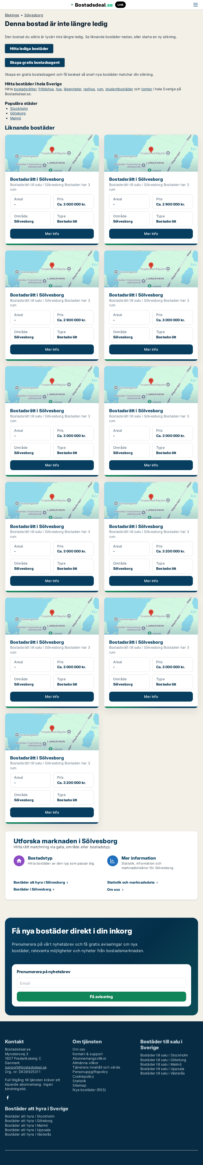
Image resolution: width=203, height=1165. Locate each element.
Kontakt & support (87, 1054)
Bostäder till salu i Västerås (162, 1073)
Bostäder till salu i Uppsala (162, 1069)
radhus (89, 89)
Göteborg (18, 113)
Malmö (15, 118)
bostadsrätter (25, 89)
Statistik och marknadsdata (130, 882)
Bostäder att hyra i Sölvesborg (39, 882)
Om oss (113, 889)
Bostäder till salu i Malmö (160, 1064)
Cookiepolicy (83, 1076)
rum (100, 89)
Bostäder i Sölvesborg (32, 889)
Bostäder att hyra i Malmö (26, 1125)
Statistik (79, 1081)
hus (59, 89)
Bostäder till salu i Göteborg (163, 1060)
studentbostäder (119, 89)
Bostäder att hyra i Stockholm (29, 1116)
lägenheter (72, 89)
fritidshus (46, 89)
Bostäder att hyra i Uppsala (28, 1130)
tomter (146, 89)
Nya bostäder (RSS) (89, 1090)
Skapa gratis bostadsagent (35, 62)
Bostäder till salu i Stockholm (164, 1055)
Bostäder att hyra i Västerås (28, 1134)
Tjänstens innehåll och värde (96, 1067)
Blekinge (12, 15)
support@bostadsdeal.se (26, 1067)
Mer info (52, 233)
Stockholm (19, 108)
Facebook (7, 1098)
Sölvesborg (33, 15)
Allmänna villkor (85, 1063)
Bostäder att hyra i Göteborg (29, 1121)
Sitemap (79, 1085)
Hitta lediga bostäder (29, 48)
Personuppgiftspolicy (90, 1072)
